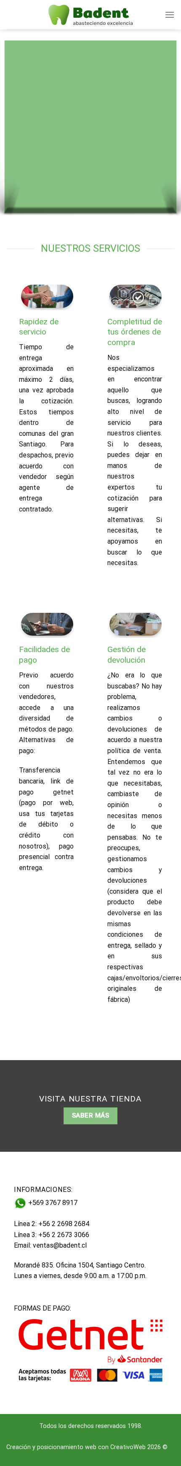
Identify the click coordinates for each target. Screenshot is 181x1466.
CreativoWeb (128, 1447)
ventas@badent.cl (60, 1245)
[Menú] (170, 14)
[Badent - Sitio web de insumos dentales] (90, 15)
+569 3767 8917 (52, 1203)
